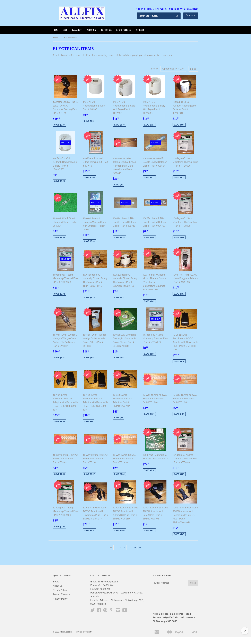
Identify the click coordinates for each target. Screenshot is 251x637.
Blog (65, 30)
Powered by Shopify (83, 631)
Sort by (154, 68)
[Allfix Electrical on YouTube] (124, 611)
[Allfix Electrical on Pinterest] (105, 611)
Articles (140, 30)
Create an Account (189, 8)
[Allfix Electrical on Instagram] (118, 611)
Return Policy (60, 590)
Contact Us (106, 30)
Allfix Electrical (66, 631)
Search (56, 581)
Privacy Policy (60, 598)
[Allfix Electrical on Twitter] (92, 611)
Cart (193, 15)
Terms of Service (61, 594)
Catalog (76, 30)
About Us (57, 585)
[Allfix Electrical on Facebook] (99, 611)
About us (91, 30)
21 (134, 547)
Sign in (172, 8)
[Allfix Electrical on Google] (112, 611)
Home (55, 30)
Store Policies (123, 30)
